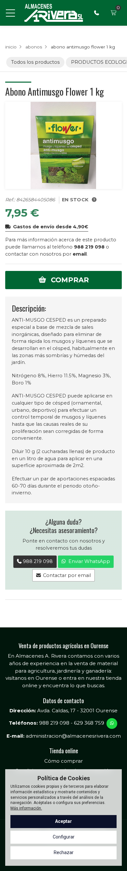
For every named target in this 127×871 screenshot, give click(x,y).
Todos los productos (35, 62)
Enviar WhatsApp (89, 561)
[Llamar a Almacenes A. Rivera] (97, 13)
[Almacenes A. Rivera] (53, 13)
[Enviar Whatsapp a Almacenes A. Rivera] (111, 723)
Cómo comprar (63, 761)
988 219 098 (89, 247)
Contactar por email (67, 575)
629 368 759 (89, 723)
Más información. (26, 808)
